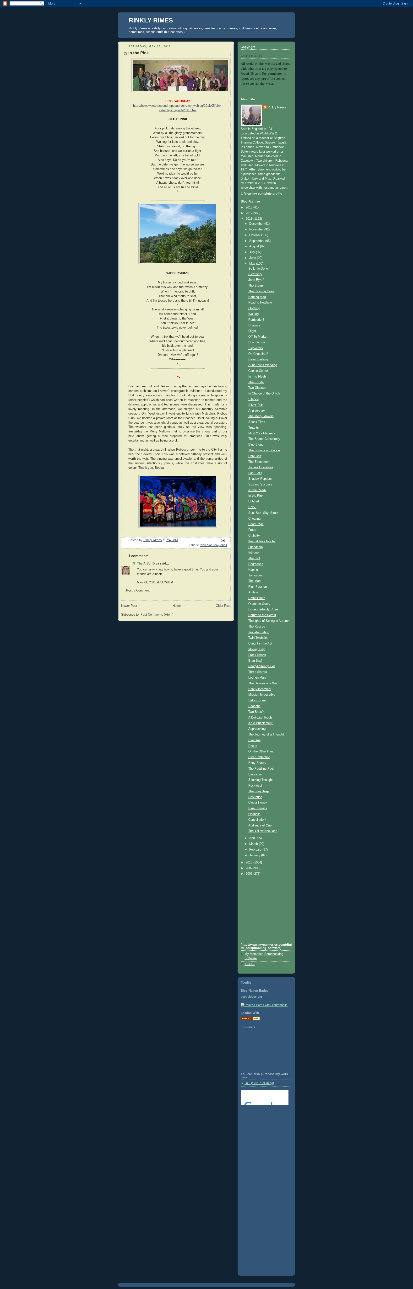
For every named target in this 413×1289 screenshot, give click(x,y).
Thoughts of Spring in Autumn (268, 621)
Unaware (254, 325)
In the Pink (255, 495)
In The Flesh (257, 376)
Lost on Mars (257, 677)
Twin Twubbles (258, 637)
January (255, 855)
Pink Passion (257, 586)
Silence (253, 399)
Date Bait (254, 456)
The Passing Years (261, 291)
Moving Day (256, 649)
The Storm (255, 285)
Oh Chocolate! (258, 354)
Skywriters (255, 348)
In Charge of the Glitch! (264, 393)
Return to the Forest (262, 615)
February (255, 849)
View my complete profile (263, 193)
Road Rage (256, 524)
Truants (253, 427)
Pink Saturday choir (213, 545)
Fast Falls (255, 473)
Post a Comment (138, 590)
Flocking (254, 308)
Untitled (253, 501)
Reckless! (255, 785)
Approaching (257, 728)
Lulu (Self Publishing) (259, 1083)
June (253, 258)
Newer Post (129, 605)
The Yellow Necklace (262, 831)
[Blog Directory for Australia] (250, 1019)
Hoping (253, 569)
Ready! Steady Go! (261, 666)
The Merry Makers (261, 416)
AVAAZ (250, 964)
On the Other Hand (261, 751)
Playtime (254, 740)
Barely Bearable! (259, 689)
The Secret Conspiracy (264, 439)
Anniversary (256, 410)
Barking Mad (257, 297)
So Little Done (258, 268)
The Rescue (256, 626)
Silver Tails (256, 405)
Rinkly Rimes (277, 107)
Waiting (253, 314)
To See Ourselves (260, 467)
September (257, 241)
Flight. (252, 331)
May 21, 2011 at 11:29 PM (155, 582)
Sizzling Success (260, 484)
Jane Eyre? (256, 280)
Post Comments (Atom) (157, 614)
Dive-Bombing (258, 359)
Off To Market (257, 336)
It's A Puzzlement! (260, 723)
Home (177, 605)
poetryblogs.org (251, 996)
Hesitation (255, 797)
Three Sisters (257, 672)
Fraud (252, 530)
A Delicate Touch (260, 717)
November (256, 229)
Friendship (255, 547)
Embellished (256, 598)
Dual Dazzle (256, 342)
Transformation (258, 632)
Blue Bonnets (257, 808)
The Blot (254, 558)
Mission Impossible (261, 694)
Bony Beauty (257, 763)
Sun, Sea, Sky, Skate (263, 513)
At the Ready (257, 490)
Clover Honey (257, 802)
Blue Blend (255, 444)
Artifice (253, 592)
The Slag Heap (258, 791)
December (256, 223)
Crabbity (254, 535)
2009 (249, 868)
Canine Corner (258, 371)
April (252, 838)
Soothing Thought (260, 780)
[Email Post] (222, 540)
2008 (249, 873)
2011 (249, 218)
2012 (249, 213)
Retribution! (256, 319)
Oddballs (254, 814)
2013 (249, 207)
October (255, 235)
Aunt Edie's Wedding (262, 365)
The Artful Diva (148, 563)
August (254, 246)
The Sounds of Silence (264, 450)
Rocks (252, 746)
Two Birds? (256, 712)
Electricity (255, 274)
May (252, 263)
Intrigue (253, 552)
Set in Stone (257, 700)
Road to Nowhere (260, 302)
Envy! (252, 507)
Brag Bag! (255, 660)
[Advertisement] (262, 1128)
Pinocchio (255, 774)
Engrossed (255, 564)
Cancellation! (257, 819)
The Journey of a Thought (266, 734)
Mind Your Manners (261, 433)
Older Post (223, 605)
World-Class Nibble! (262, 541)
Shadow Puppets (260, 478)
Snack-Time (256, 422)
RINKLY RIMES (151, 20)
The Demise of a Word (263, 683)
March (254, 844)
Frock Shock (257, 655)
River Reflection (259, 757)
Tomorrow (255, 575)
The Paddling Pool (261, 768)
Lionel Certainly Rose (263, 609)
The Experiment (259, 461)
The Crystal (256, 382)
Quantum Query (259, 604)
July (252, 252)
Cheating (254, 518)
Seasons (254, 706)
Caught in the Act (260, 643)
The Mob (254, 581)
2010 (249, 862)
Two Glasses (257, 387)
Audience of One (260, 825)
